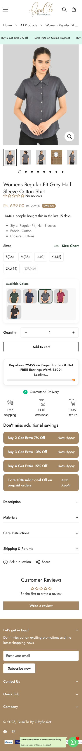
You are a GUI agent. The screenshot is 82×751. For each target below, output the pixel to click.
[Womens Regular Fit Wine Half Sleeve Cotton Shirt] (61, 296)
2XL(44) (11, 268)
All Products (28, 25)
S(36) (10, 256)
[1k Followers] (5, 731)
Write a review (41, 605)
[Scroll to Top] (74, 727)
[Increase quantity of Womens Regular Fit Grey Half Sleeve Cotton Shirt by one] (73, 332)
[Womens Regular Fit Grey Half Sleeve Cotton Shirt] (45, 296)
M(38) (25, 256)
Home (7, 25)
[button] (74, 10)
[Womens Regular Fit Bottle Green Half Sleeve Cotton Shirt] (14, 296)
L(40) (41, 256)
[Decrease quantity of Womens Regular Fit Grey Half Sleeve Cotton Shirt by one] (26, 332)
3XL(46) (30, 268)
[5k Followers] (14, 731)
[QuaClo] (41, 10)
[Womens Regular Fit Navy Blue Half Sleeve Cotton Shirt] (30, 296)
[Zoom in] (69, 136)
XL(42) (56, 256)
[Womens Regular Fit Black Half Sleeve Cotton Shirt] (14, 312)
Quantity (9, 332)
